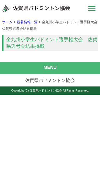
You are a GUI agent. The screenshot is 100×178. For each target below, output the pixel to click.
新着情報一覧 (27, 22)
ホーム (7, 22)
